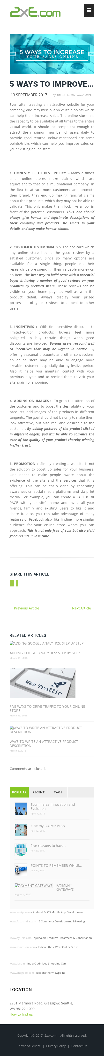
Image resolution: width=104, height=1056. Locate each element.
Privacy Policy (56, 1046)
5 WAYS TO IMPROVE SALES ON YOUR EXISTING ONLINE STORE (52, 84)
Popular (19, 792)
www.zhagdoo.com (22, 972)
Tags (58, 792)
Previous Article (24, 608)
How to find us (21, 1014)
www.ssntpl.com (20, 912)
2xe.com (51, 1035)
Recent (39, 792)
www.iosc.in (17, 963)
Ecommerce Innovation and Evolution (53, 806)
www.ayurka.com (20, 938)
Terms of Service (29, 1046)
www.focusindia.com (23, 921)
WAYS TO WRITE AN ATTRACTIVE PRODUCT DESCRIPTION (44, 743)
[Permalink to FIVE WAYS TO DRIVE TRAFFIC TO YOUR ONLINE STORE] (52, 683)
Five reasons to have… (48, 845)
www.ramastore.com (23, 947)
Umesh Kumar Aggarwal (74, 95)
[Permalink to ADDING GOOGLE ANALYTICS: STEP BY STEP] (52, 643)
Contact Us (79, 1046)
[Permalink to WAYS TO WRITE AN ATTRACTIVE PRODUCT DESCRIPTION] (52, 730)
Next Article (83, 608)
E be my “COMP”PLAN (48, 826)
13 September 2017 (29, 95)
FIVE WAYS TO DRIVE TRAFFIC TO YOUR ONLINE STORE (47, 708)
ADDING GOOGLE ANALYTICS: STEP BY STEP (45, 653)
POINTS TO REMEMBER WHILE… (56, 865)
